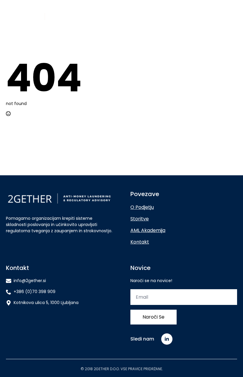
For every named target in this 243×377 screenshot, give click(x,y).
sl (227, 17)
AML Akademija (147, 230)
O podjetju (142, 207)
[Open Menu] (156, 16)
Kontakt (139, 241)
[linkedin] (166, 339)
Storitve (139, 218)
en (234, 17)
